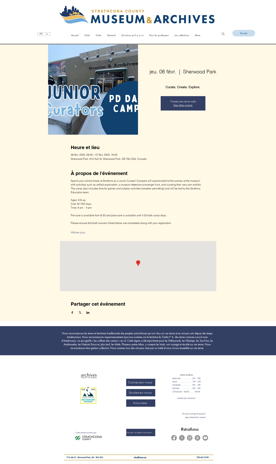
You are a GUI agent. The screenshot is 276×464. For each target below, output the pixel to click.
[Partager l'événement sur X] (80, 312)
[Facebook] (174, 438)
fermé (197, 391)
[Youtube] (205, 438)
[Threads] (197, 438)
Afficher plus (78, 232)
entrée (180, 398)
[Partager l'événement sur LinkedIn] (87, 312)
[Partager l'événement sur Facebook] (72, 312)
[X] (182, 438)
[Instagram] (189, 438)
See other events (182, 105)
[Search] (223, 34)
